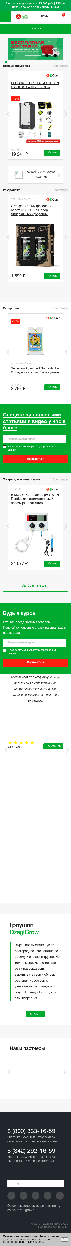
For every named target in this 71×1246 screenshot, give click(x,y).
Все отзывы (53, 746)
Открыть (35, 1014)
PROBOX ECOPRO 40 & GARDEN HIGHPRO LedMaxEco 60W (35, 85)
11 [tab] (65, 62)
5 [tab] (30, 62)
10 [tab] (59, 62)
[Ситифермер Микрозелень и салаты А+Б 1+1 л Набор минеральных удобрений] (35, 245)
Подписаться (35, 459)
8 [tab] (47, 62)
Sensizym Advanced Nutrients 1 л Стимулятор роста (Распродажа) (35, 370)
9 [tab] (53, 62)
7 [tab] (41, 62)
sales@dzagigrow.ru (21, 1210)
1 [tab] (6, 62)
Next (65, 114)
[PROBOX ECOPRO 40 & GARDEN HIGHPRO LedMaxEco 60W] (35, 120)
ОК (64, 1239)
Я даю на (32, 448)
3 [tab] (18, 62)
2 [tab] (12, 62)
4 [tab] (24, 62)
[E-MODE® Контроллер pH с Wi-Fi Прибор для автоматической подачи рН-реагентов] (35, 534)
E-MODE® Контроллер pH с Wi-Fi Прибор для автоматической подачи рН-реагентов (35, 499)
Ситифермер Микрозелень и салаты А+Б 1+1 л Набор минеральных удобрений (32, 210)
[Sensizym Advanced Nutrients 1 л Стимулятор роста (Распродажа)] (35, 340)
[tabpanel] (35, 49)
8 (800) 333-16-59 (31, 1131)
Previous (5, 114)
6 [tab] (35, 62)
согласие (20, 447)
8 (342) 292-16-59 (31, 1151)
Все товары (60, 190)
